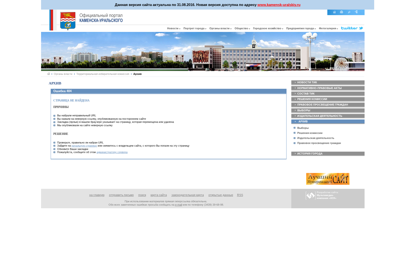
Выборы (303, 110)
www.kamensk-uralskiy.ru (278, 5)
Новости (173, 28)
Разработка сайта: (328, 195)
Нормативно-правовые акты (319, 88)
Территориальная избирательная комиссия (102, 73)
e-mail (178, 204)
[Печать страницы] (343, 14)
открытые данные (220, 195)
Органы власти (219, 28)
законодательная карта (187, 195)
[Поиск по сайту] (351, 14)
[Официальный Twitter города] (353, 28)
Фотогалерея (328, 28)
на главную (96, 195)
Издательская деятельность (319, 115)
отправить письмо (121, 195)
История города (310, 153)
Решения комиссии (312, 99)
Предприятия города (300, 28)
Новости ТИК (307, 82)
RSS (240, 195)
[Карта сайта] (358, 14)
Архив (303, 121)
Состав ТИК (306, 93)
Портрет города (194, 28)
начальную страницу (84, 145)
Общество (242, 28)
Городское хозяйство (267, 28)
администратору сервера (112, 152)
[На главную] (336, 14)
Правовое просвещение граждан (322, 104)
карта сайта (159, 195)
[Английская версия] (45, 29)
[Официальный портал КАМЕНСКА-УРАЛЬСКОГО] (101, 17)
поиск (142, 195)
